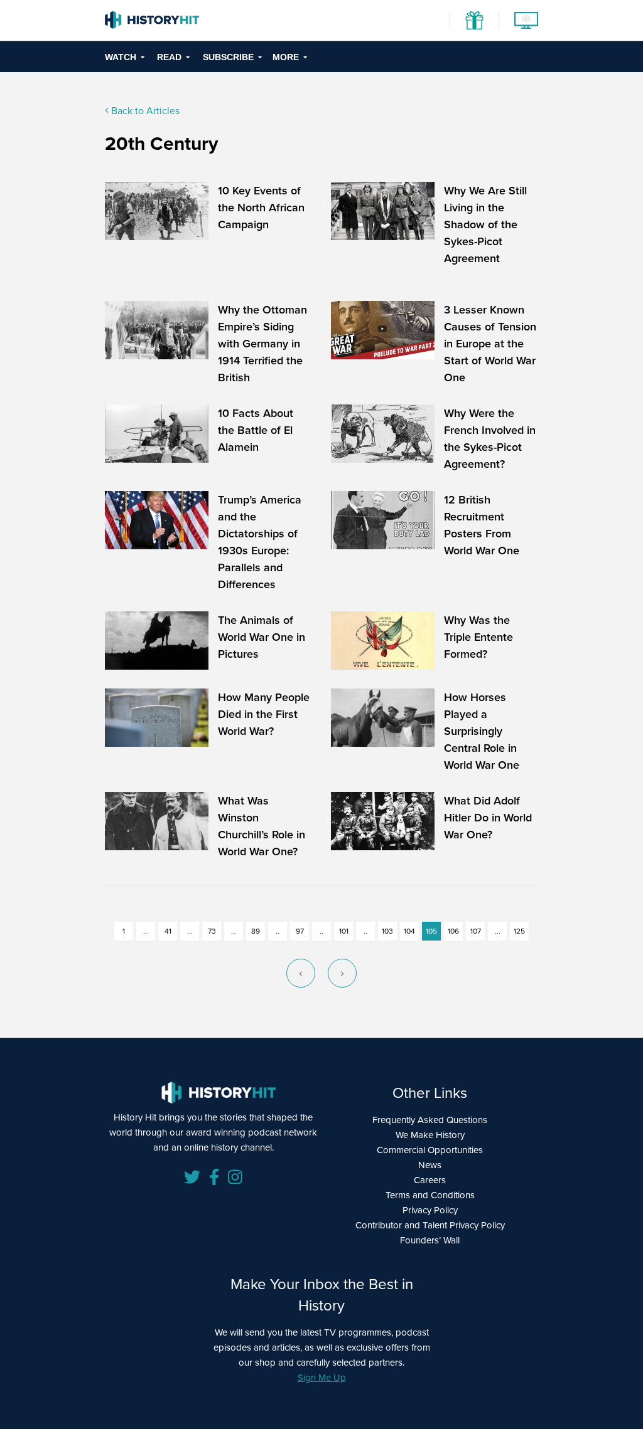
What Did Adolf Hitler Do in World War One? (488, 817)
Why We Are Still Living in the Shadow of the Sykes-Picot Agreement (485, 224)
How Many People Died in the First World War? (264, 714)
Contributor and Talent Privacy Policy (430, 1224)
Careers (430, 1179)
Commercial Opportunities (430, 1149)
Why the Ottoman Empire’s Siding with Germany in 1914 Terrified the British (262, 343)
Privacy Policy (430, 1209)
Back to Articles (144, 110)
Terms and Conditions (430, 1194)
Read (169, 57)
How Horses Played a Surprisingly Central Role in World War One (481, 731)
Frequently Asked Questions (429, 1119)
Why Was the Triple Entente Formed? (478, 637)
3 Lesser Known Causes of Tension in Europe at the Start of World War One (490, 343)
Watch (120, 57)
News (429, 1164)
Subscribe (228, 57)
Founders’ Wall (430, 1240)
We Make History (430, 1134)
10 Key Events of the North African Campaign (261, 207)
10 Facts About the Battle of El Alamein (255, 430)
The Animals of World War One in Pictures (261, 637)
